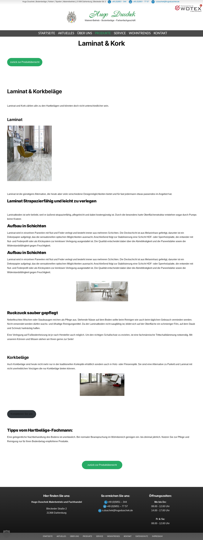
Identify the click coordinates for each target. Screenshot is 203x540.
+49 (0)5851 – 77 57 (117, 506)
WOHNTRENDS (140, 33)
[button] (6, 533)
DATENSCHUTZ (142, 536)
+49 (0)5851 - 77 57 (141, 1)
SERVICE (120, 33)
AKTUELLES (66, 33)
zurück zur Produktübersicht (24, 62)
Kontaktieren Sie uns (22, 414)
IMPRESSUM (157, 536)
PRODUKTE (103, 33)
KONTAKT (160, 33)
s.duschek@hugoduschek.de (167, 1)
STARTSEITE (46, 33)
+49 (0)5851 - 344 (119, 1)
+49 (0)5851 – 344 (117, 502)
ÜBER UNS (84, 33)
